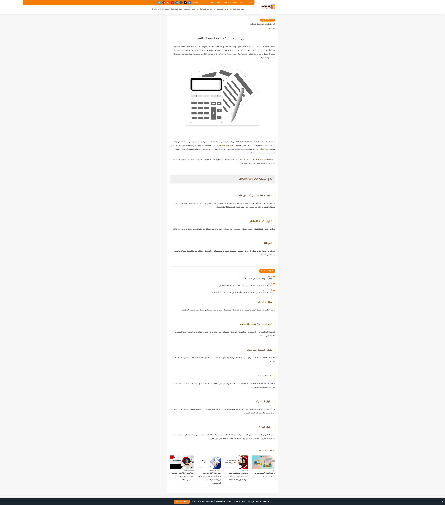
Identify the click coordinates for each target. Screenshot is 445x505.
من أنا (250, 2)
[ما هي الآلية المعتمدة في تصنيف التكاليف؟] (263, 462)
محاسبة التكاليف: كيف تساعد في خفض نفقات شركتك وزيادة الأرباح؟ (245, 286)
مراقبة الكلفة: (264, 302)
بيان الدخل (264, 149)
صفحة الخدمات (181, 501)
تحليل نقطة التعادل (261, 221)
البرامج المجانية (206, 9)
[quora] (163, 2)
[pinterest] (172, 2)
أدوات (167, 9)
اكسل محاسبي (189, 9)
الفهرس (204, 2)
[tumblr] (181, 2)
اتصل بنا (195, 2)
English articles (158, 9)
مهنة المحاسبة (177, 9)
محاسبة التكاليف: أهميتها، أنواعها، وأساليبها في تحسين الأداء (182, 476)
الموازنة (268, 243)
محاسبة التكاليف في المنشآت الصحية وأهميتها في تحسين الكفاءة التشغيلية (241, 293)
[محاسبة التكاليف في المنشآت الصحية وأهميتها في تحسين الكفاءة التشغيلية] (209, 462)
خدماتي (242, 2)
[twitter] (185, 2)
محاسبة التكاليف (268, 20)
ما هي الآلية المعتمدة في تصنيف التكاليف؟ (255, 279)
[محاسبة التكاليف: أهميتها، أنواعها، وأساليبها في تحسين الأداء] (182, 462)
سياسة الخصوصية (230, 2)
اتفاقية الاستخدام (215, 2)
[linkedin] (176, 2)
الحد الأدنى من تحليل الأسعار (256, 324)
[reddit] (168, 2)
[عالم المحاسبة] (268, 6)
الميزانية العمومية (226, 146)
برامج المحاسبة (222, 9)
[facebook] (189, 2)
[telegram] (159, 2)
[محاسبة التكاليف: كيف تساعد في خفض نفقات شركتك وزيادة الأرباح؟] (236, 462)
